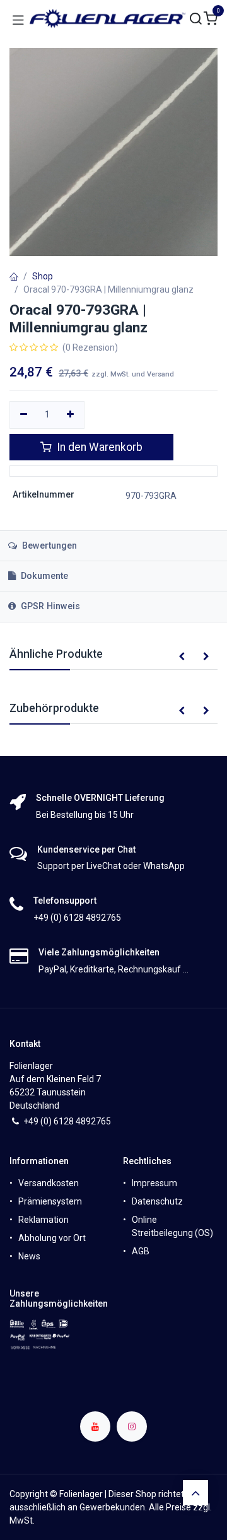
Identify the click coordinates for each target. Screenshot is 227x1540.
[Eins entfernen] (23, 415)
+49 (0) (38, 1121)
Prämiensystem (50, 1201)
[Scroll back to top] (195, 1492)
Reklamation (43, 1220)
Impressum (154, 1183)
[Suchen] (196, 19)
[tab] (113, 576)
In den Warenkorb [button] (98, 447)
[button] (181, 657)
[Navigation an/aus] (18, 19)
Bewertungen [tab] (48, 545)
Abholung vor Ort (52, 1238)
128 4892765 (85, 1121)
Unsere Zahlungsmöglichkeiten (58, 1298)
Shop (42, 276)
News (29, 1256)
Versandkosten (48, 1183)
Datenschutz (157, 1201)
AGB (140, 1251)
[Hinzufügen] (71, 415)
